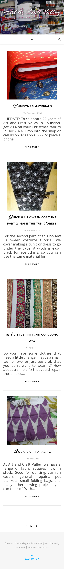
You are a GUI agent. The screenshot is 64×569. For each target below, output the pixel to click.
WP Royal (20, 547)
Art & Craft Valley (32, 11)
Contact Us (43, 547)
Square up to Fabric (32, 451)
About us (32, 547)
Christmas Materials (32, 106)
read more (32, 147)
